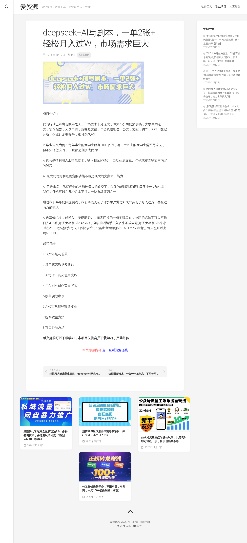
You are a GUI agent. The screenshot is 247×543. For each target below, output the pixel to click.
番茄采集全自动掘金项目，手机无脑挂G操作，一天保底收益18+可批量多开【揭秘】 (221, 39)
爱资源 (29, 6)
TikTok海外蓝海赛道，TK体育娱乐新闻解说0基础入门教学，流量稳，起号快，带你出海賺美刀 (221, 57)
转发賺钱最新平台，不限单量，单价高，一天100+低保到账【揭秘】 (103, 488)
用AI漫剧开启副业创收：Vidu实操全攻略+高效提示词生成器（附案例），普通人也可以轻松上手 (221, 110)
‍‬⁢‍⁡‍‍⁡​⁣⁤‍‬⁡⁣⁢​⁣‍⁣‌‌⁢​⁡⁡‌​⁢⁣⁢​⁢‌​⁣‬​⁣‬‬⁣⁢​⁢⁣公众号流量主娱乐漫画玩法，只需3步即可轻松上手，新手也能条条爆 (163, 439)
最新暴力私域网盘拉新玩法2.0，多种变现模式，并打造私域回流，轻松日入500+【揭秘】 (46, 435)
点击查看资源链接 (115, 350)
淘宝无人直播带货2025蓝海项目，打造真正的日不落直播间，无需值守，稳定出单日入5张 (221, 92)
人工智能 (235, 6)
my (73, 54)
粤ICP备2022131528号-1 (130, 525)
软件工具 (206, 6)
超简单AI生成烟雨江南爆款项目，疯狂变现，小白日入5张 (103, 433)
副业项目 (220, 6)
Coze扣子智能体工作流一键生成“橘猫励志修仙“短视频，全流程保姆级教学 (221, 75)
